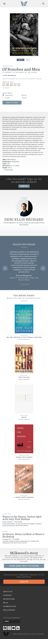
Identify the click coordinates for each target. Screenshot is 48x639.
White (24, 417)
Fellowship (9, 610)
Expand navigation (4, 3)
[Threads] (11, 84)
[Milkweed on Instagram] (9, 628)
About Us (7, 591)
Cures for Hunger (24, 457)
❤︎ (24, 582)
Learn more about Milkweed (24, 566)
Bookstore (9, 599)
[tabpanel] (24, 34)
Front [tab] (20, 60)
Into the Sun (24, 377)
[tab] (19, 284)
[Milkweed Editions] (24, 5)
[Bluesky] (15, 84)
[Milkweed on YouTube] (13, 628)
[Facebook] (3, 84)
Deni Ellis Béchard (10, 75)
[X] (7, 84)
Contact (7, 595)
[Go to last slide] (5, 268)
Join (7, 621)
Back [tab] (28, 60)
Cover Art (8, 170)
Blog (5, 603)
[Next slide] (43, 268)
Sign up (24, 186)
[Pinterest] (19, 84)
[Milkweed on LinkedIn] (18, 628)
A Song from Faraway (24, 497)
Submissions (9, 606)
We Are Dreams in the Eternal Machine (24, 337)
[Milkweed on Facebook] (5, 628)
